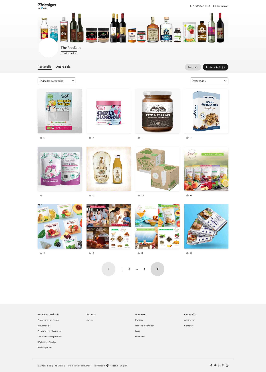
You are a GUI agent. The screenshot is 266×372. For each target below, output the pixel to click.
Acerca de (189, 320)
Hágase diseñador (144, 325)
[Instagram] (227, 365)
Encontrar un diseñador (49, 331)
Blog (137, 331)
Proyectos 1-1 (44, 325)
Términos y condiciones (78, 365)
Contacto (188, 325)
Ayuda (90, 320)
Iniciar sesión (220, 6)
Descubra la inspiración (50, 336)
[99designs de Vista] (47, 6)
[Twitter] (215, 365)
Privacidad (99, 365)
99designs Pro (45, 347)
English (123, 365)
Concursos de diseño (48, 320)
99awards (140, 336)
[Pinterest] (223, 365)
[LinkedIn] (219, 365)
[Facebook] (211, 365)
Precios (139, 320)
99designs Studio (47, 342)
